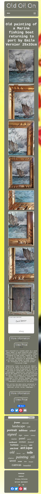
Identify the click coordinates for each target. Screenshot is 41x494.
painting (22, 457)
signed (12, 434)
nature (26, 435)
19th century (24, 445)
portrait (12, 430)
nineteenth (25, 423)
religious (11, 458)
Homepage (21, 473)
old (12, 452)
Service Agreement (21, 482)
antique (26, 448)
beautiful (27, 465)
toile (30, 452)
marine (14, 439)
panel (22, 438)
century (33, 435)
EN (19, 485)
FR (23, 485)
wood (13, 461)
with (28, 427)
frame (17, 422)
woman (22, 442)
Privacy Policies (21, 479)
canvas (16, 465)
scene (20, 461)
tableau (23, 430)
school (33, 430)
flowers (19, 453)
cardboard (13, 442)
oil (33, 457)
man (24, 453)
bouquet (31, 461)
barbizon (14, 445)
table (30, 445)
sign (20, 435)
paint (29, 439)
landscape (18, 426)
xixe (25, 461)
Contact (21, 476)
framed (31, 442)
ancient (14, 448)
